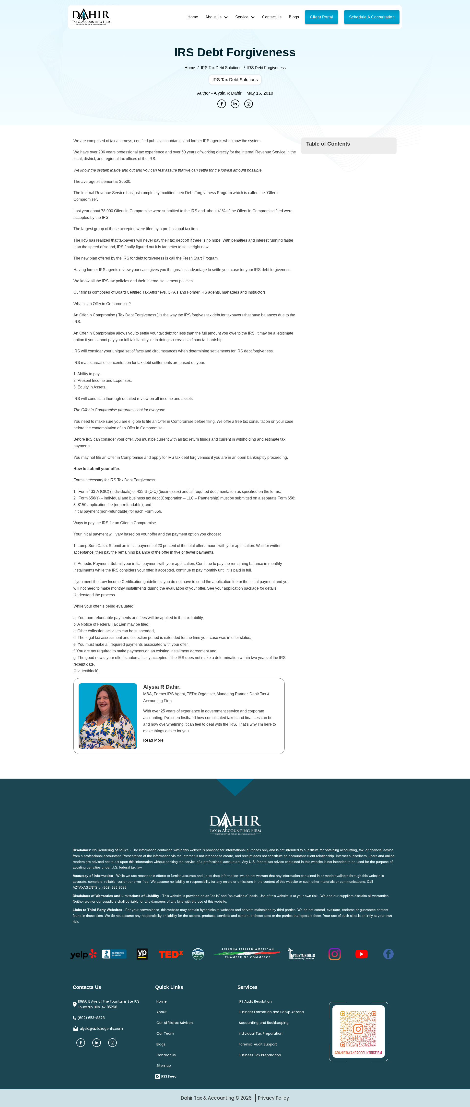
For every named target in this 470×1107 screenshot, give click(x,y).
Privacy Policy (273, 1098)
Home (193, 17)
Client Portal (321, 17)
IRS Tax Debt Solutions (221, 68)
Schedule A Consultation (372, 17)
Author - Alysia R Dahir (219, 93)
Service (241, 17)
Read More (101, 719)
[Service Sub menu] (253, 17)
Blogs (294, 17)
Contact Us (272, 17)
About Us (213, 17)
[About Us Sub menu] (226, 17)
